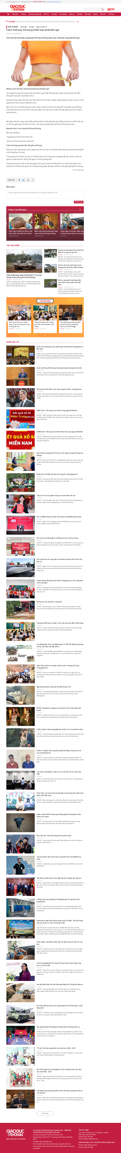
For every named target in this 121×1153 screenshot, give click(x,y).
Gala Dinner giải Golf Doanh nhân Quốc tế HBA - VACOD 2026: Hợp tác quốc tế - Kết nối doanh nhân (60, 922)
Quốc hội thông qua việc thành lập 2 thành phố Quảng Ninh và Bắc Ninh (60, 348)
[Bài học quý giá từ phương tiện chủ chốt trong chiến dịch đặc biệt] (50, 283)
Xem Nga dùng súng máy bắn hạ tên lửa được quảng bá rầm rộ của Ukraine (44, 324)
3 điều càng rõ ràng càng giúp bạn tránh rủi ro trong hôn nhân (60, 729)
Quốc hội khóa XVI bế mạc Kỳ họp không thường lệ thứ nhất (59, 368)
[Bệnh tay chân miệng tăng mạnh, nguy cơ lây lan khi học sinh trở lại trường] (72, 221)
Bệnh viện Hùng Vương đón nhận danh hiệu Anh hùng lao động (20, 232)
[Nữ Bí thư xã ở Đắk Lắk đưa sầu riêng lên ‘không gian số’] (20, 482)
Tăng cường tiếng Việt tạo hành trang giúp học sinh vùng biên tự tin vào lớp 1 (60, 582)
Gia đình (31, 27)
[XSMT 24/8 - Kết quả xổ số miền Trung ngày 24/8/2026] (20, 418)
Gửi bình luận (79, 202)
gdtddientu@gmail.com (54, 1)
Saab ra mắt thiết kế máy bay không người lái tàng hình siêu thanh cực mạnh (59, 815)
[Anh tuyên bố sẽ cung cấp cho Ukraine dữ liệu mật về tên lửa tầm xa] (20, 567)
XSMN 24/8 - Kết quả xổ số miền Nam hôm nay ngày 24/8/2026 (60, 432)
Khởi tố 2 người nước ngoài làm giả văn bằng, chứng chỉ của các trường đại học (59, 752)
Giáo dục (15, 14)
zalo (24, 180)
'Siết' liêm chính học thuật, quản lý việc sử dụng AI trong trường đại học (58, 667)
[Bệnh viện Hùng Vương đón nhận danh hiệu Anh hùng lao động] (20, 221)
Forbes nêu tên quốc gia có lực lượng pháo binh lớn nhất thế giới (70, 266)
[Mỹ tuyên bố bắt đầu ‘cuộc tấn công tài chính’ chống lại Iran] (20, 397)
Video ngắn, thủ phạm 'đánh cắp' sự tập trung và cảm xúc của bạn (46, 232)
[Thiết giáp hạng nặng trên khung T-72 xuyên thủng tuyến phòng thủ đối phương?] (24, 261)
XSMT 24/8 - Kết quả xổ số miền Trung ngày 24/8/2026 (57, 411)
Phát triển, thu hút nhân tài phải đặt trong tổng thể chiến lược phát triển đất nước (60, 794)
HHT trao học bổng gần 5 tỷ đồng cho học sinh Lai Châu (57, 538)
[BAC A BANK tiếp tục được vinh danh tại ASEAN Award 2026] (20, 525)
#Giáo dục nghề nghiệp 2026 (52, 21)
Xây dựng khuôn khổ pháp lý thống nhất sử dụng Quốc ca (58, 1027)
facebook (19, 180)
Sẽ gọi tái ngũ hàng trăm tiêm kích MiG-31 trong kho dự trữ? (71, 251)
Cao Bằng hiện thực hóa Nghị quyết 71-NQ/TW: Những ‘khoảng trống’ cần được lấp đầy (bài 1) (60, 645)
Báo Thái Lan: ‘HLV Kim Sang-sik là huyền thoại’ (54, 836)
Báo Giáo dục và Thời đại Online (17, 7)
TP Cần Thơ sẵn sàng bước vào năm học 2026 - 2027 (56, 1048)
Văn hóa (103, 14)
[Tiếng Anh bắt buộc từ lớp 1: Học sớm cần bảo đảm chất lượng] (19, 312)
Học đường (63, 14)
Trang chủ (8, 14)
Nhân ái (71, 14)
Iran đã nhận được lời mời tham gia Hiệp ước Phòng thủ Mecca (60, 984)
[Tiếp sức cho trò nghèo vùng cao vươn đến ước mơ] (20, 503)
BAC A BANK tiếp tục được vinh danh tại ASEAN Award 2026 (59, 517)
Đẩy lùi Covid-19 (41, 27)
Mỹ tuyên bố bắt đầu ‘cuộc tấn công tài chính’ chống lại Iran (59, 389)
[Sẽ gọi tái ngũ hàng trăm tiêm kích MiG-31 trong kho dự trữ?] (50, 253)
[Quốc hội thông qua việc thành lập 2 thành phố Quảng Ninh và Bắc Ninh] (20, 355)
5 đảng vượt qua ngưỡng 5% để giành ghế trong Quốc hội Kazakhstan (58, 900)
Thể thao (111, 14)
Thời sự (23, 14)
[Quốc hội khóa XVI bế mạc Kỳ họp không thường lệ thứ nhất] (20, 376)
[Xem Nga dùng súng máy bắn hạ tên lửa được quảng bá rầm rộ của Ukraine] (45, 312)
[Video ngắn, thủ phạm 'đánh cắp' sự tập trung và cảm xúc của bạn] (46, 221)
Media (95, 14)
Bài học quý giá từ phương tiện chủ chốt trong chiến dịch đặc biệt (69, 282)
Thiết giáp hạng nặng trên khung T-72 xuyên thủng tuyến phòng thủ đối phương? (24, 276)
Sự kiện (11, 21)
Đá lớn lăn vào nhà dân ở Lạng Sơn (49, 602)
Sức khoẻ (88, 14)
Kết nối (46, 14)
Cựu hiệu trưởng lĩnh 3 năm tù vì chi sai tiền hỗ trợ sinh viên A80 (59, 773)
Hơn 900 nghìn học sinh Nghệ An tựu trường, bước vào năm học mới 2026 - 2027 (59, 1071)
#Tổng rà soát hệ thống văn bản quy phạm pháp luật (29, 21)
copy (33, 180)
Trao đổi (54, 14)
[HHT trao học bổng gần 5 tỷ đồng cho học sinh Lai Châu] (20, 546)
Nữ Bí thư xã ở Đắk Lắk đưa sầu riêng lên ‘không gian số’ (57, 474)
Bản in (28, 180)
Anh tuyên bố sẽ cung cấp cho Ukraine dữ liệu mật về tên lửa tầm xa (59, 560)
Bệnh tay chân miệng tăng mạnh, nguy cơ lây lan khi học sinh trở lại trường (72, 233)
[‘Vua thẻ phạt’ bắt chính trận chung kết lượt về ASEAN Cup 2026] (70, 312)
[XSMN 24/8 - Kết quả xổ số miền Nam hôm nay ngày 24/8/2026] (20, 440)
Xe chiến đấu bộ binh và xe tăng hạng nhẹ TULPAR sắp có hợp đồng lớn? (59, 1007)
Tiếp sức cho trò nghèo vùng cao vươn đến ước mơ (56, 496)
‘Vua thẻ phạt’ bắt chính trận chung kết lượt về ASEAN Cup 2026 (70, 324)
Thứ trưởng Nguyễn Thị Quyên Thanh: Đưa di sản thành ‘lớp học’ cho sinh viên (59, 964)
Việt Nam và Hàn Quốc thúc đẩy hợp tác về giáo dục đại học (59, 878)
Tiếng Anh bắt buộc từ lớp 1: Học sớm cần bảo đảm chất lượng (19, 324)
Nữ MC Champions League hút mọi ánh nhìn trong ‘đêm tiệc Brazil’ (59, 709)
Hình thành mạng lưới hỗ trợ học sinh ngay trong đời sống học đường (60, 454)
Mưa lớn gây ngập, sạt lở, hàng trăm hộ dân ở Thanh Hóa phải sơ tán (59, 1113)
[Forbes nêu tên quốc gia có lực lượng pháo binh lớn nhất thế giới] (50, 268)
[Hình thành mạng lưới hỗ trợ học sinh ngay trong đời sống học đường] (20, 461)
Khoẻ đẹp (24, 27)
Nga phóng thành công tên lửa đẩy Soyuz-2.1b (54, 687)
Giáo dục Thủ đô (111, 9)
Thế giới (79, 14)
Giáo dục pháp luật (35, 14)
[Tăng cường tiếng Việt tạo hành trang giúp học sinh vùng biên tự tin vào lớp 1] (20, 588)
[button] (75, 209)
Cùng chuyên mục (17, 210)
